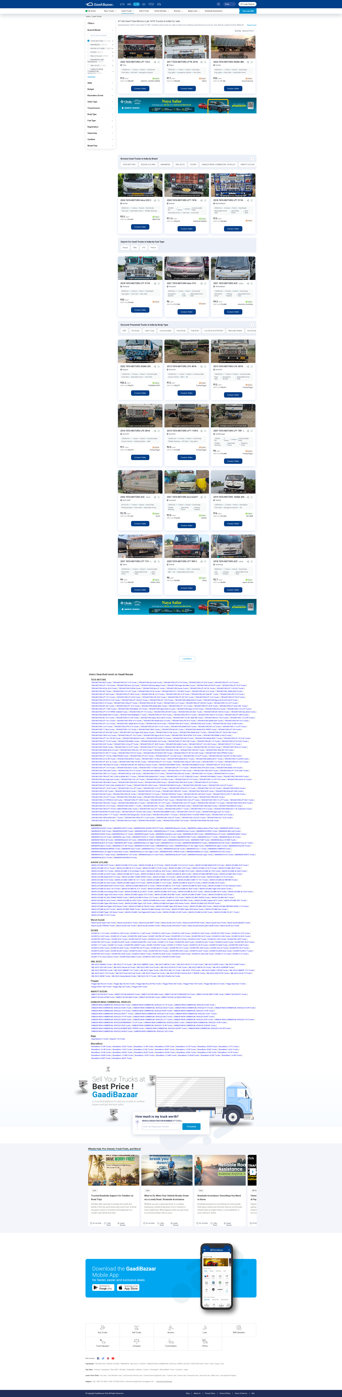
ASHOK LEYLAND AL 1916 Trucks (172, 897)
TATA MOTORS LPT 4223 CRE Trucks (233, 706)
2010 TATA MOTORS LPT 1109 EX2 (184, 430)
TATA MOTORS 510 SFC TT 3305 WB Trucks (229, 794)
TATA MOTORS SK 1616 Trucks (102, 718)
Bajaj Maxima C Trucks (99, 1039)
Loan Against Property (228, 1375)
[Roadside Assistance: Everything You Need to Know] (220, 1170)
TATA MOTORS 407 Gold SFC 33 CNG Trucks (225, 756)
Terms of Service (241, 1393)
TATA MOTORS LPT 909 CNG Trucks (104, 732)
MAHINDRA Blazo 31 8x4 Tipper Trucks (144, 852)
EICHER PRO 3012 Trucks (179, 948)
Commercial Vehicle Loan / (133, 1375)
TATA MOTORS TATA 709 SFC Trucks (132, 762)
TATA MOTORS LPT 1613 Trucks (226, 682)
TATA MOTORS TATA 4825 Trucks (103, 782)
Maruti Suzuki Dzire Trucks (216, 923)
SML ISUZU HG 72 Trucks (147, 976)
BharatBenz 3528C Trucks (207, 1049)
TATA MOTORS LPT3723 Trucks (129, 753)
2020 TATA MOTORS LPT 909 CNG (184, 561)
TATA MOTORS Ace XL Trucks (154, 688)
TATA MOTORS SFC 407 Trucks (102, 706)
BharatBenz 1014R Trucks (101, 1049)
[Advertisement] (187, 134)
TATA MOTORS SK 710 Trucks (149, 794)
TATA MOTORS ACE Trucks (101, 682)
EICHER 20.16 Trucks (119, 936)
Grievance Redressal (164, 1381)
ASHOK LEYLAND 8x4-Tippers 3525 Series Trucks (109, 906)
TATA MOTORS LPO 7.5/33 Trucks (219, 818)
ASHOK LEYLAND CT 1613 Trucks (159, 883)
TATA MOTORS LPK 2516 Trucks (184, 721)
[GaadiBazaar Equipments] (144, 4)
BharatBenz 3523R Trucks (165, 1052)
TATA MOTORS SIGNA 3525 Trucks (183, 727)
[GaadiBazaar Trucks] (136, 4)
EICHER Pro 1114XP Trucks (141, 933)
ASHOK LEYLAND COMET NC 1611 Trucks (130, 880)
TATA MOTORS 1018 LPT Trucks (103, 797)
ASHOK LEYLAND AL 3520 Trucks (153, 874)
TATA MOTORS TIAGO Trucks (149, 729)
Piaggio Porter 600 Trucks (172, 984)
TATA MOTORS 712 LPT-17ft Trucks (212, 779)
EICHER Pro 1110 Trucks (100, 933)
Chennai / (98, 1370)
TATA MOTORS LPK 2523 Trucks (154, 697)
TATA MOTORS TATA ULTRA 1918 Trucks (186, 735)
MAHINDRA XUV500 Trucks (193, 834)
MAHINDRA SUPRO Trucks (229, 828)
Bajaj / (218, 1364)
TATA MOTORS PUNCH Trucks (234, 788)
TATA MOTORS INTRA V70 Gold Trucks (105, 812)
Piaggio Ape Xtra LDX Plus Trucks (148, 984)
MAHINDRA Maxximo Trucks (175, 828)
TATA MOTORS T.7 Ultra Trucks (102, 729)
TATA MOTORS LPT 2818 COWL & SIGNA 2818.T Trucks (111, 785)
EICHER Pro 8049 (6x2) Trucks (221, 951)
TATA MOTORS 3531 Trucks (153, 806)
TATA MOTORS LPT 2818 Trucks (206, 706)
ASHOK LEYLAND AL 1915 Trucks (168, 886)
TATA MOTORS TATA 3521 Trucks (174, 791)
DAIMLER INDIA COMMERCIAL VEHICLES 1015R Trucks (194, 1011)
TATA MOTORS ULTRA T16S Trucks (176, 821)
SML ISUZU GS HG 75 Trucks (241, 973)
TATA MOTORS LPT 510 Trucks (186, 779)
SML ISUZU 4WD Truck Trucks (148, 967)
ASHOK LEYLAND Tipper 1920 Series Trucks (107, 912)
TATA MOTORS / (101, 1364)
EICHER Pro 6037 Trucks (197, 939)
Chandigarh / (155, 1370)
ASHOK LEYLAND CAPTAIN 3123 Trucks (191, 877)
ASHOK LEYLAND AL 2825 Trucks (129, 900)
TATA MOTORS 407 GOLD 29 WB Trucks (227, 724)
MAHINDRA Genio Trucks (185, 831)
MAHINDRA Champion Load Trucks (168, 834)
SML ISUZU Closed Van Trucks (153, 973)
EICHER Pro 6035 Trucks (100, 948)
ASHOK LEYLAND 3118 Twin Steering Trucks (224, 886)
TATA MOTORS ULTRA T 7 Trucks (129, 806)
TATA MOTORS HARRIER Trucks (154, 771)
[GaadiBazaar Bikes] (129, 4)
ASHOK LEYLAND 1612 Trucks (102, 871)
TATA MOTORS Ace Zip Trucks (128, 685)
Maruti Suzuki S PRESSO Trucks (103, 926)
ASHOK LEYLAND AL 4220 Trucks (159, 871)
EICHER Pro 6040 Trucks (171, 957)
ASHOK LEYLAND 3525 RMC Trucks (180, 900)
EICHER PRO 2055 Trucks (184, 942)
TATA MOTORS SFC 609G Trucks (145, 785)
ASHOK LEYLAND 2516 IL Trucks (103, 868)
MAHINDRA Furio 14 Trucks (171, 843)
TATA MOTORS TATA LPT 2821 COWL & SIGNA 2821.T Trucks (113, 776)
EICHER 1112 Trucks (98, 945)
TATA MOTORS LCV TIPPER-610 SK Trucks (106, 800)
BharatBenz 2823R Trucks (123, 1052)
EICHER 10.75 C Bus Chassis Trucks (104, 957)
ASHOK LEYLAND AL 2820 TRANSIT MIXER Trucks (109, 897)
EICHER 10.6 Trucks (115, 945)
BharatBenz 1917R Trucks (228, 1052)
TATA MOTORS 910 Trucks (224, 774)
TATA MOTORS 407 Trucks (101, 691)
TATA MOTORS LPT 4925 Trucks (152, 744)
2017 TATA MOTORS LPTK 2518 (182, 62)
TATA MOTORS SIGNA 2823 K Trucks (104, 715)
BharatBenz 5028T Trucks (101, 1058)
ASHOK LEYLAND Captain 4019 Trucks (208, 900)
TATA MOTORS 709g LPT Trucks (125, 703)
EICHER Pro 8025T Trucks (141, 954)
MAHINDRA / (125, 1364)
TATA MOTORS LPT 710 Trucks (140, 712)
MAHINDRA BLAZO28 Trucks (219, 843)
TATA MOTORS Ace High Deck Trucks (105, 779)
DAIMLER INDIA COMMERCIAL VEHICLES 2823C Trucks (153, 1008)
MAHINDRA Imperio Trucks (144, 834)
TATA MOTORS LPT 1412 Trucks (180, 706)
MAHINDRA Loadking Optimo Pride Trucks (203, 828)
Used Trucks (97, 16)
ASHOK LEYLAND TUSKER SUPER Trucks (136, 877)
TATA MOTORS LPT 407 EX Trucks (202, 688)
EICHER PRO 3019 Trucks (201, 936)
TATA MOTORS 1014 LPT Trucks (195, 756)
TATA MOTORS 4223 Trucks (200, 724)
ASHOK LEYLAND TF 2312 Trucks (103, 915)
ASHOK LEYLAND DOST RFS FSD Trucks (205, 903)
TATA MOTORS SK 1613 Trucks (203, 691)
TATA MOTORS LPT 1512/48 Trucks (168, 756)
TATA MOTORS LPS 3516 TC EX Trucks (154, 727)
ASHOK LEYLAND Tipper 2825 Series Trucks (188, 909)
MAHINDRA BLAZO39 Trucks (175, 855)
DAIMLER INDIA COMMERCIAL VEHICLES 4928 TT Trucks (112, 1014)
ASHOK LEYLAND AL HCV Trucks (103, 909)
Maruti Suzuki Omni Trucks (171, 923)
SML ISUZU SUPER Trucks (214, 964)
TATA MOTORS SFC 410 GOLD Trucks (207, 747)
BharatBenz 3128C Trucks (143, 1049)
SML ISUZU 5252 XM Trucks (101, 967)
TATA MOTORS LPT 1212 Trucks (103, 724)
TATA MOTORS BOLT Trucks (171, 794)
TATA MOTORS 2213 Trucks (101, 727)
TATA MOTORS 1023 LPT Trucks (220, 785)
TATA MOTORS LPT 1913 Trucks (130, 735)
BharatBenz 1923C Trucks (122, 1049)
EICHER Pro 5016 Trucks (241, 936)
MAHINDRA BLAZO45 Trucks (174, 849)
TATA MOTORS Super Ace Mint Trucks (181, 685)
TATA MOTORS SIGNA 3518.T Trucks (180, 759)
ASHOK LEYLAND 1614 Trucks (164, 877)
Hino (222, 1364)
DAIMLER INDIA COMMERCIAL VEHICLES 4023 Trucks (152, 1017)
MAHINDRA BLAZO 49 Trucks (125, 840)
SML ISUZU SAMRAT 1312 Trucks (126, 970)
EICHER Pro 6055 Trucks (120, 948)
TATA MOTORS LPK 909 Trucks (165, 712)
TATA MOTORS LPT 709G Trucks (179, 771)
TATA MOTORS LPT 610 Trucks (205, 782)
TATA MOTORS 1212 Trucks (126, 729)
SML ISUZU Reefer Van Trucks (169, 976)
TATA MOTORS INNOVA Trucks (230, 806)
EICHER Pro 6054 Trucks (181, 954)
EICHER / (143, 1364)
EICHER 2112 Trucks (240, 954)
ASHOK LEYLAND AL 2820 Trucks (234, 871)
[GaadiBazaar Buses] (151, 4)
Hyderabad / (131, 1370)
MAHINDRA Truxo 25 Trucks (242, 843)
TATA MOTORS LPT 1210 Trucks (103, 768)
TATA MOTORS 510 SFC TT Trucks (103, 753)
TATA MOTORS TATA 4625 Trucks (178, 806)
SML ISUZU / (135, 1364)
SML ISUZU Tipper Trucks (149, 970)
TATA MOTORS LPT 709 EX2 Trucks (135, 700)
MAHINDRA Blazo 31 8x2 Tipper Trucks (189, 846)
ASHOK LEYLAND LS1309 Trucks (175, 912)
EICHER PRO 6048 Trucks (238, 945)
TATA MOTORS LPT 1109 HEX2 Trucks (176, 691)
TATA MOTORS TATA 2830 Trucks (103, 771)
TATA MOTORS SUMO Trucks (176, 744)
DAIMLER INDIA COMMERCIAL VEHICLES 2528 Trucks (193, 1020)
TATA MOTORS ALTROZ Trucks (128, 759)
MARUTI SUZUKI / (184, 1364)
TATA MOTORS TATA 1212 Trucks (103, 774)
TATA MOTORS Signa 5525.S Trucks (162, 709)
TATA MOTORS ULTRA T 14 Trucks (165, 815)
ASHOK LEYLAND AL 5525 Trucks (103, 874)
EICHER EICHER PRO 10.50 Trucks (143, 942)
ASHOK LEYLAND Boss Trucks (154, 900)
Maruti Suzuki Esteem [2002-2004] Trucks (203, 926)
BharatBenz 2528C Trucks (186, 1052)
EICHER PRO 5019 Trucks (140, 948)
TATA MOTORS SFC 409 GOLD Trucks (197, 794)
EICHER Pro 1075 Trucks (241, 933)
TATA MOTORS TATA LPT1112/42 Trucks (139, 818)
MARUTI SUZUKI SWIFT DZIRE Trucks (210, 994)
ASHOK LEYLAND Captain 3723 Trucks (139, 895)
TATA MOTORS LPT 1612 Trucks (103, 721)
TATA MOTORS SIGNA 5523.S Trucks (156, 721)
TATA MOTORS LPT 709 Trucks (229, 729)
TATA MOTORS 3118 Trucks (101, 703)
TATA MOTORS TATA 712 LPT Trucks (214, 800)
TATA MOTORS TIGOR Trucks (102, 747)
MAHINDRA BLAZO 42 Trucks (102, 843)
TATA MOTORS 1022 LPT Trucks (151, 809)
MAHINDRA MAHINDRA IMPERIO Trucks (105, 849)
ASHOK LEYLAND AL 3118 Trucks (151, 865)
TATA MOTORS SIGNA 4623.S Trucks (130, 724)
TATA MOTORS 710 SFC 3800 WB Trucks (188, 718)
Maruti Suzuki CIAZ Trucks (126, 926)
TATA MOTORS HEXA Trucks (125, 791)
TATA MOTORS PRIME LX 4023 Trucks (217, 735)
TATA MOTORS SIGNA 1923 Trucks (153, 741)
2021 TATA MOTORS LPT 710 (134, 561)
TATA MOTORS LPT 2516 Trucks (160, 715)
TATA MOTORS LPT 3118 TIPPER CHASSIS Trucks (109, 712)
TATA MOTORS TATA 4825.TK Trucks (104, 765)
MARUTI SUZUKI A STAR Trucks (102, 997)
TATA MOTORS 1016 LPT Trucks (129, 788)
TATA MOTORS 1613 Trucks (174, 703)
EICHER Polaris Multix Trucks (130, 957)
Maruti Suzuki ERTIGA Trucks (193, 923)
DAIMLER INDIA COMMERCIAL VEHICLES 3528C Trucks (111, 1008)
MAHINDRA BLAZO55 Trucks (239, 846)
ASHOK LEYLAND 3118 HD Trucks (155, 868)
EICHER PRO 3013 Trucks (239, 948)
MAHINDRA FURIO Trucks (187, 837)
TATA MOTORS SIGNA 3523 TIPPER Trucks (200, 729)
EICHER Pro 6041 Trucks (199, 951)
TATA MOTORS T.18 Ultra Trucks (153, 759)
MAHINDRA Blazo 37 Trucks (164, 831)
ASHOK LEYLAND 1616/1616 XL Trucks (179, 865)
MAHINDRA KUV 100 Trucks (127, 855)
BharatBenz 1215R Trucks (186, 1049)
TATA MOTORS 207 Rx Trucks (149, 691)
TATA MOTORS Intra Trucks (215, 709)
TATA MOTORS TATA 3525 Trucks (201, 791)
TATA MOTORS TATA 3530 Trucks (166, 750)
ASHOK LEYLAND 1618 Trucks (180, 868)
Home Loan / (183, 1375)
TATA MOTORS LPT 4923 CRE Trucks (181, 741)
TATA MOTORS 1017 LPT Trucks (158, 803)
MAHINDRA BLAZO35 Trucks (178, 840)
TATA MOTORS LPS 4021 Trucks (103, 821)
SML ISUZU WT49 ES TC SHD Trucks (174, 967)
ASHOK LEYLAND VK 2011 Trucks (226, 912)
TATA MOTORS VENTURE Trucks (195, 785)
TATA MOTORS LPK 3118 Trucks (232, 694)
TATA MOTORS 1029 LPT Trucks (188, 812)
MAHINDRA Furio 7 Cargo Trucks (103, 855)
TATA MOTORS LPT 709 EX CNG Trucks (222, 732)
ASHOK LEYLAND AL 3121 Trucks (134, 889)
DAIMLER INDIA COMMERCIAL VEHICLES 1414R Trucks (152, 1025)
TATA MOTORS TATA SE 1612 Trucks (178, 747)
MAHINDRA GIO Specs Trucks (216, 846)
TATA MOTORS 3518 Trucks (156, 724)
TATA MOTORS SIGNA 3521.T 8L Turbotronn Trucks (232, 809)
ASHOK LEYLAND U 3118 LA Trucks (220, 877)
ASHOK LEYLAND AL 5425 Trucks (200, 912)
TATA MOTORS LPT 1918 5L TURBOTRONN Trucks (109, 756)
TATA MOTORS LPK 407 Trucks (150, 703)
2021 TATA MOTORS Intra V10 (181, 283)
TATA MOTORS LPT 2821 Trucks (242, 800)
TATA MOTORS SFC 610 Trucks (209, 727)
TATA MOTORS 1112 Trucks (212, 762)
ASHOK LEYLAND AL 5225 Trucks (220, 895)
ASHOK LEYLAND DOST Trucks (102, 865)
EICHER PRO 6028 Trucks (121, 954)
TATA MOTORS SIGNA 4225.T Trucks (192, 732)
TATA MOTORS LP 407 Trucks (102, 791)
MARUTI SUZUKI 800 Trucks (149, 997)
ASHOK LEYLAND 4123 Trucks (102, 880)
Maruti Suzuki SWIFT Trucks (149, 923)
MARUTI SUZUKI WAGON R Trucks (127, 994)
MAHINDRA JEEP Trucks (123, 843)
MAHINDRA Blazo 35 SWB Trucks (223, 840)
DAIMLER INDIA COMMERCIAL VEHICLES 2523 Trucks (110, 1005)
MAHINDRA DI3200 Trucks (101, 834)
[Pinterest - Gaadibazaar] (109, 1358)
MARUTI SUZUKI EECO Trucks (102, 994)
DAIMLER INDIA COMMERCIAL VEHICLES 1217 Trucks (152, 1020)
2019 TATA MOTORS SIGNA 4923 (229, 497)
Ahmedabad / (165, 1370)
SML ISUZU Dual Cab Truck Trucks (128, 973)
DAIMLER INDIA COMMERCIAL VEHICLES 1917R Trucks (111, 1017)
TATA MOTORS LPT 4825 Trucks (127, 694)
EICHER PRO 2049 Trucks (137, 936)
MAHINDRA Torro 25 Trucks (101, 837)
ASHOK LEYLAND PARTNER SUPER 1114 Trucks (230, 906)
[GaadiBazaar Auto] (159, 4)
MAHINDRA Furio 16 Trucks (166, 837)
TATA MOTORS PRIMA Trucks (169, 765)
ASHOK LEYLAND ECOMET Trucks (194, 895)
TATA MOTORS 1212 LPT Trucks (225, 703)
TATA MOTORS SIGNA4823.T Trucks (133, 715)
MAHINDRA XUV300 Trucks (145, 846)
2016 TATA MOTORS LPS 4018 (135, 430)
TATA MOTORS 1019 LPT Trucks (155, 788)
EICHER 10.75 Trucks (166, 942)
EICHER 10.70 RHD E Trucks (177, 945)
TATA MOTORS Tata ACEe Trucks (243, 712)
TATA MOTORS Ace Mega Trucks (153, 685)
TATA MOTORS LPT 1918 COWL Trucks (234, 771)
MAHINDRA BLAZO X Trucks (101, 858)
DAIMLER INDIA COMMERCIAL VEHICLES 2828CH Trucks (112, 1031)
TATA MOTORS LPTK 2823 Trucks (202, 768)
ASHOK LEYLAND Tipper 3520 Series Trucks (215, 889)
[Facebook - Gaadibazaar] (99, 1358)
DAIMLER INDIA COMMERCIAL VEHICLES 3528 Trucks (110, 1025)
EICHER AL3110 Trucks (159, 948)
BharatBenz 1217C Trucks (228, 1047)
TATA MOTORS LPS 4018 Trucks (208, 685)
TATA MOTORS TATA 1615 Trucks (103, 735)
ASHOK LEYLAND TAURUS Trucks (198, 897)
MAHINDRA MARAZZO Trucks (197, 852)
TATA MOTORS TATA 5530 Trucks (235, 776)
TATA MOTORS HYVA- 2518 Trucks (104, 688)
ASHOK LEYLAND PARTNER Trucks (205, 874)
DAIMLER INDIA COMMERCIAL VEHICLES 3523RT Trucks (166, 1028)
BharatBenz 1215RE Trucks (123, 1055)
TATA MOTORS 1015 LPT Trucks (209, 788)
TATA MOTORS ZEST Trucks (101, 744)
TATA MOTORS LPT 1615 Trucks (207, 697)
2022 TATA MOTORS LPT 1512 (135, 62)
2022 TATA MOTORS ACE (132, 497)
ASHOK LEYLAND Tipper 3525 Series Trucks (172, 906)
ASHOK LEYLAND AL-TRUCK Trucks (141, 906)
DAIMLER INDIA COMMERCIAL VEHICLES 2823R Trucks (111, 1020)
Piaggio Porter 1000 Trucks (101, 987)
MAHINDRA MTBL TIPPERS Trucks (172, 852)
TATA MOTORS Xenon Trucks (177, 688)
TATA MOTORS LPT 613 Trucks (129, 771)
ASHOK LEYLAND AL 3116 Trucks (129, 868)
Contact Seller (140, 88)
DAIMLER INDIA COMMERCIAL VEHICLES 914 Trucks (194, 1008)
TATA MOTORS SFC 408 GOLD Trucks (183, 797)
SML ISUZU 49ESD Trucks (100, 976)
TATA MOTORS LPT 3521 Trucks (162, 800)
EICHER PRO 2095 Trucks (237, 939)
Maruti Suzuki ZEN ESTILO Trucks (174, 926)
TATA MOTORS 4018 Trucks (178, 724)
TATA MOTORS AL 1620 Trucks (129, 774)
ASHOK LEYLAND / (114, 1364)
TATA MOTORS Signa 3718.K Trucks (190, 709)
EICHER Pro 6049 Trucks (162, 954)
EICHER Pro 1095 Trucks (181, 933)
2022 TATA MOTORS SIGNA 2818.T (137, 366)
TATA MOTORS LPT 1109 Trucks (103, 685)
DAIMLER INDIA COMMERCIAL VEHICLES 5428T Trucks (194, 1017)
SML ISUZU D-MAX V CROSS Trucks (215, 970)
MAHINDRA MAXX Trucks (236, 834)
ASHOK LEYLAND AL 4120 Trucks (240, 892)
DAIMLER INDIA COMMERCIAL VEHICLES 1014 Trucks (234, 1020)
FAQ (253, 1393)
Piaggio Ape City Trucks (121, 987)
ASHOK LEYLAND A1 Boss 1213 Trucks (143, 897)
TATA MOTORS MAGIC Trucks (211, 776)
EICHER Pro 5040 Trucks (219, 945)
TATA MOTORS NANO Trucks (128, 741)
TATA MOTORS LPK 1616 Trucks (236, 721)
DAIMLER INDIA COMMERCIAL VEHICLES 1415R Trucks (206, 1022)
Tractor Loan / (172, 1375)
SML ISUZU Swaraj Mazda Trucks (124, 976)
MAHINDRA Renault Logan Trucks (200, 855)
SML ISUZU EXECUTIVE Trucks (218, 973)
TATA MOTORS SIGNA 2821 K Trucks (131, 803)
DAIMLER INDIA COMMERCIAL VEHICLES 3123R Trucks (235, 1008)
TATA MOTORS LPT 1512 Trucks (103, 697)
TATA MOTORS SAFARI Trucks (164, 812)
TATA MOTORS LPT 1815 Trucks (216, 718)
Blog (187, 1393)
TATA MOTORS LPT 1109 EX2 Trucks (230, 688)
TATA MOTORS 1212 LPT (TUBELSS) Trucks (182, 776)
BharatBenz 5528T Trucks (144, 1052)
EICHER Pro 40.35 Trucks (199, 945)
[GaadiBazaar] (100, 4)
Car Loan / (104, 1375)
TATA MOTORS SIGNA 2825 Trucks (210, 721)
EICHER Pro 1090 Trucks (200, 933)
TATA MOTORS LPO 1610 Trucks (103, 806)
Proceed (191, 1126)
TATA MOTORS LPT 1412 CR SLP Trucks (106, 738)
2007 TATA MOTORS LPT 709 (227, 430)
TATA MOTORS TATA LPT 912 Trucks (182, 788)
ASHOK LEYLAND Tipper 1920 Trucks (138, 903)
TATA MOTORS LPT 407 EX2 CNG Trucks (189, 753)
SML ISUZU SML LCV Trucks (170, 970)
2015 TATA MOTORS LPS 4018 (182, 366)
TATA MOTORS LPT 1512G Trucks (103, 741)
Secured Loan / (205, 1375)
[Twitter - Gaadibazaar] (104, 1358)
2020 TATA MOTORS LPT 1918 (182, 200)
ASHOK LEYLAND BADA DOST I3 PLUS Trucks (107, 886)
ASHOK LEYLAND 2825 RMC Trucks (167, 895)
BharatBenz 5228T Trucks (210, 1055)
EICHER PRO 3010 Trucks (100, 954)
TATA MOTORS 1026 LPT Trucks (168, 818)
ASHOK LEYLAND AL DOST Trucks (190, 892)
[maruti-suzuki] (187, 105)
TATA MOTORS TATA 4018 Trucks (205, 771)
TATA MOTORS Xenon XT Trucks (239, 779)
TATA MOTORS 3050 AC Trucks (124, 794)
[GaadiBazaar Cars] (122, 4)
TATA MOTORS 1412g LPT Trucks (126, 744)
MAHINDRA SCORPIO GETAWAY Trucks (152, 840)
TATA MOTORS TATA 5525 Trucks (211, 797)
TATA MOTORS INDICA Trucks (170, 785)
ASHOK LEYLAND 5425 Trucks (201, 906)
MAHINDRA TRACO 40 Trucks (102, 840)
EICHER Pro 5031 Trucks (138, 951)
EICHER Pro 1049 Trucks (100, 936)
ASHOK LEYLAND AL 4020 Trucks (186, 889)
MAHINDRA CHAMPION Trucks (219, 849)
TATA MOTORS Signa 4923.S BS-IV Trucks (155, 718)
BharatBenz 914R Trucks (207, 1052)
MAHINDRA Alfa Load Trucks (229, 831)
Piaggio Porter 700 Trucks (192, 984)
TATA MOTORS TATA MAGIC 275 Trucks (132, 709)
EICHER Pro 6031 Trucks (205, 942)
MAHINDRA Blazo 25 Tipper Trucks (147, 843)
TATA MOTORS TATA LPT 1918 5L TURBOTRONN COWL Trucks (114, 809)
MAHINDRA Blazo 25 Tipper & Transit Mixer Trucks (109, 852)
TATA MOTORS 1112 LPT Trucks (234, 727)
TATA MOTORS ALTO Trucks (127, 768)
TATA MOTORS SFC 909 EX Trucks (216, 712)
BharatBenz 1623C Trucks (228, 1049)
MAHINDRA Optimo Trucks (101, 846)
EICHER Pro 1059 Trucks (120, 933)
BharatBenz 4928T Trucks (164, 1049)
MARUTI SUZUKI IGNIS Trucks (127, 997)
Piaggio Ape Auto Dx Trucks (214, 984)
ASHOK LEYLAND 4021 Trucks (235, 900)
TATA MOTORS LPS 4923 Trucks (190, 712)
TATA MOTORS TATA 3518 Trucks (180, 782)
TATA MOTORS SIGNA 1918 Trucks (229, 768)
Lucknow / (180, 1370)
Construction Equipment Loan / (155, 1375)
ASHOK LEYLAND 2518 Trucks (237, 865)
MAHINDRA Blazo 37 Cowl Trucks (151, 855)
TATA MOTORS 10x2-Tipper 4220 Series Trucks (136, 732)
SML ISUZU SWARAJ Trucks (101, 964)
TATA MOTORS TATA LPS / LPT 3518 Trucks (136, 750)
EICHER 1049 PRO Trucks (156, 945)
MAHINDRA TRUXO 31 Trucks (143, 837)
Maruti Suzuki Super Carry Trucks (103, 923)
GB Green (92, 11)
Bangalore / (106, 1370)
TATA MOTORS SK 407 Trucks (172, 729)
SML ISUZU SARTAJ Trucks (165, 964)
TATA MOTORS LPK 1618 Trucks (177, 694)
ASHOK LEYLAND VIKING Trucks (128, 909)
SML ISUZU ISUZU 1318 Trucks (102, 973)
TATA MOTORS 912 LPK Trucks (127, 718)
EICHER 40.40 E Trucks (119, 951)
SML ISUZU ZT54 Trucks (191, 970)
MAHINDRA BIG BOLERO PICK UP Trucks (149, 828)
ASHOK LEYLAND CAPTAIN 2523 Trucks (161, 880)
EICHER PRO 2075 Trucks (100, 942)
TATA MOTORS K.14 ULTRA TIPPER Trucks (194, 815)
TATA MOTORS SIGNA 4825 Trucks (154, 706)
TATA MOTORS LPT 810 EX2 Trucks (234, 741)
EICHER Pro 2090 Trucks (152, 957)
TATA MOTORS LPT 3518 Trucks (232, 697)
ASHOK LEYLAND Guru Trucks (216, 909)
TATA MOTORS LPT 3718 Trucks (175, 682)
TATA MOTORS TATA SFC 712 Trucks (210, 803)
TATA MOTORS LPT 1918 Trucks (161, 700)
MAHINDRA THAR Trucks (200, 840)
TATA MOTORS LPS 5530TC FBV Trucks (157, 753)
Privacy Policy (210, 1393)
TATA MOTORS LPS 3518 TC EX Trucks (105, 700)
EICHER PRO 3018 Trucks (244, 942)
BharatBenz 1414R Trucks (231, 1055)
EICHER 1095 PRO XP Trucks (159, 936)
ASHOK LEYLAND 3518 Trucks (183, 871)
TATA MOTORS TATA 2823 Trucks (155, 797)
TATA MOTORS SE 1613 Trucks (152, 694)
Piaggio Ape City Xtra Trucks (124, 984)
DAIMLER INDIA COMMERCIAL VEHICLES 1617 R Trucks (152, 1005)
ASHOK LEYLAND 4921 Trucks (223, 897)
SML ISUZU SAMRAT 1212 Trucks (242, 970)
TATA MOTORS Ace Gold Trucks (150, 682)
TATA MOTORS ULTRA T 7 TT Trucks (104, 815)
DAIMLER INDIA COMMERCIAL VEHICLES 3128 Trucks (154, 1014)
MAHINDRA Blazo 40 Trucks (229, 837)
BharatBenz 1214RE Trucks (166, 1055)
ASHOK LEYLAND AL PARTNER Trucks (223, 880)
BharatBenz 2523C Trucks (122, 1047)
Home (88, 16)
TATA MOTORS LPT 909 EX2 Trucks (199, 703)
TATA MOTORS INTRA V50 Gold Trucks (204, 821)
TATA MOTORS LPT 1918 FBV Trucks (159, 779)
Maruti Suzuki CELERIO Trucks (149, 926)
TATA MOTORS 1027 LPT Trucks (184, 803)
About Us (197, 1393)
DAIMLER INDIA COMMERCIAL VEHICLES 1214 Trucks (110, 1011)
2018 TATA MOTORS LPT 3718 (135, 283)
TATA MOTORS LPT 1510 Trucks (236, 762)
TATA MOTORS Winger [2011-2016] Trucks (135, 815)
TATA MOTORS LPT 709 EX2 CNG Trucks (136, 812)
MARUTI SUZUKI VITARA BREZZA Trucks (180, 994)
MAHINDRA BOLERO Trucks (101, 828)
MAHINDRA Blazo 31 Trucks (122, 834)
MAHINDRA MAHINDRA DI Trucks (195, 843)
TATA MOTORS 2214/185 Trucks (103, 759)
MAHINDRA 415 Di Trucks (224, 855)
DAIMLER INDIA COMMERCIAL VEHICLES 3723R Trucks (194, 1005)
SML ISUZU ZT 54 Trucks (123, 964)
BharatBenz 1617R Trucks (186, 1047)
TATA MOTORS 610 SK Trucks (167, 732)
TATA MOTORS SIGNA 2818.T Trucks (209, 759)
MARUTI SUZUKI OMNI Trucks (152, 994)
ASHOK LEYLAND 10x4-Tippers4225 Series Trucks (143, 912)
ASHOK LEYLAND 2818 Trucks (165, 892)
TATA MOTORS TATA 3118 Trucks (210, 715)
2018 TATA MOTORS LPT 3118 (228, 200)
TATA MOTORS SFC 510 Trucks (149, 791)
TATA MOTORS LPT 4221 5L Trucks (104, 762)
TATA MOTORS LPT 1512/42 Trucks (237, 738)
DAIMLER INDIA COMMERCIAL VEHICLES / (162, 1364)
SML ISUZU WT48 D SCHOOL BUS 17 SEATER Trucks (186, 973)
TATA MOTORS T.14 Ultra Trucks (151, 768)
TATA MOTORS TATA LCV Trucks (234, 747)
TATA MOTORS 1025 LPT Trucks (187, 800)
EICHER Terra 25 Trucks (219, 948)
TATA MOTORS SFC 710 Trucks (208, 741)
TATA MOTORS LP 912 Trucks (153, 774)
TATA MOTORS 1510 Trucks (222, 815)
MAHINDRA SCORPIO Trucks (207, 831)
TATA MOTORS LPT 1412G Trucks (103, 788)
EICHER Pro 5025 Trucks (121, 942)
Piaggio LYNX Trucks (139, 987)
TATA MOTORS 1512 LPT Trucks (124, 691)
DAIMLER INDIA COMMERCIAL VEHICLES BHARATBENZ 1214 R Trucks (117, 1022)
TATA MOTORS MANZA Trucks (193, 765)
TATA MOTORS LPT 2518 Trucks (201, 682)
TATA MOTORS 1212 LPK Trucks (242, 718)
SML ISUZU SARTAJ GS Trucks (200, 967)
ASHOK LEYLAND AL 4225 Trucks (160, 889)
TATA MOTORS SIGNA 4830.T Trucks (208, 738)
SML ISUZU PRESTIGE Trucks (101, 970)
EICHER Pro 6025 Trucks (224, 942)
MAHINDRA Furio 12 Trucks (152, 849)
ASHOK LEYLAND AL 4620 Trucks (194, 886)
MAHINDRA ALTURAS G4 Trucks (125, 858)
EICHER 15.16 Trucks (223, 954)
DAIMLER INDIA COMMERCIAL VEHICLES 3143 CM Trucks (209, 1028)
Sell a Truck (144, 11)
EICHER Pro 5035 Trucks (100, 951)
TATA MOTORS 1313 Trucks (202, 774)
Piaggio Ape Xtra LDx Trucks (101, 984)
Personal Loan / (194, 1375)
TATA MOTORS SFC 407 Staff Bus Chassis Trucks (138, 765)
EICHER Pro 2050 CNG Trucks (203, 954)
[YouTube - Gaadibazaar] (114, 1358)
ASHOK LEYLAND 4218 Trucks (213, 883)
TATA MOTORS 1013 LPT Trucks (126, 747)
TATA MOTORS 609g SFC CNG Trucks (229, 791)
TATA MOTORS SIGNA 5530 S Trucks (188, 700)
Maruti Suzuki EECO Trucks (127, 923)
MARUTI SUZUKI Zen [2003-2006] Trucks (176, 997)
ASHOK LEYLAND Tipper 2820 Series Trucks (107, 903)
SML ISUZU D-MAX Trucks (235, 964)
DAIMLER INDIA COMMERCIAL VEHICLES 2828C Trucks (164, 1022)
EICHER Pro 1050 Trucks (221, 936)
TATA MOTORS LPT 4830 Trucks (236, 715)
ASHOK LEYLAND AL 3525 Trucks (103, 883)
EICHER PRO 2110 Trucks (181, 936)
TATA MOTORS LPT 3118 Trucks (125, 682)
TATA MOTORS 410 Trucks (126, 821)
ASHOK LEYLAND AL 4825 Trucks (179, 874)
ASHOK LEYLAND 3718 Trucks (126, 865)
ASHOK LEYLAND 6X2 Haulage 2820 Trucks (107, 892)
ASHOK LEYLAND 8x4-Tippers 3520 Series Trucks (171, 903)
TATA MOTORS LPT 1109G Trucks (103, 709)
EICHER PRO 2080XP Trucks (135, 945)
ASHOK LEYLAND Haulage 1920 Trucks (156, 909)
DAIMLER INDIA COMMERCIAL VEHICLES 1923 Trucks (153, 1031)
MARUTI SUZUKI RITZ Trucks (236, 994)
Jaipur (186, 1370)
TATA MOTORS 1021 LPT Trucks (132, 779)
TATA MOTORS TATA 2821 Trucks (103, 803)
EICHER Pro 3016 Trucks (157, 939)
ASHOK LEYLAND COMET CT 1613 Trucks (193, 880)
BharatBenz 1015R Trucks (101, 1052)
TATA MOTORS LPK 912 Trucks (185, 715)
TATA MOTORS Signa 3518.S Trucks (156, 735)
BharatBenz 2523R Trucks (207, 1047)
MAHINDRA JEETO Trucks (122, 828)
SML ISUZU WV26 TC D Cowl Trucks (190, 964)
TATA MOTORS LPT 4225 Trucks (128, 697)
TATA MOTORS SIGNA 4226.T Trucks (151, 776)
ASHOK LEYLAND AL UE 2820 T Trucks (139, 892)
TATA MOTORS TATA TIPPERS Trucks (219, 753)
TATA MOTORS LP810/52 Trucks (178, 774)
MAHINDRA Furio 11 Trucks (197, 849)
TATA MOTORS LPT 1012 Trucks (159, 762)
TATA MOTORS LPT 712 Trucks (229, 744)
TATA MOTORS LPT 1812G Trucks (218, 765)
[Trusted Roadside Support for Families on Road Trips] (113, 1170)
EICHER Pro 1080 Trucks (161, 933)
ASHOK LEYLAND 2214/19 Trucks (204, 868)
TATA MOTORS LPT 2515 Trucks (234, 685)
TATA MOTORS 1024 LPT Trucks (193, 818)
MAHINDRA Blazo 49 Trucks (215, 834)
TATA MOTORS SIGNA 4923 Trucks (229, 691)
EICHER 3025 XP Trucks (138, 939)
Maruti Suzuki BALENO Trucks (239, 923)
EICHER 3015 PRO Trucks (220, 933)
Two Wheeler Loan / (115, 1375)
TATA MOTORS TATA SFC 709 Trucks (219, 750)
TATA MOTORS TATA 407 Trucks (192, 750)
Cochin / (146, 1370)
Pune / (173, 1370)
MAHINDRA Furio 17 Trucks (208, 837)
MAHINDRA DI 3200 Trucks (101, 831)
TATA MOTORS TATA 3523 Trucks (130, 782)
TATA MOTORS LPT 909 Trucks (102, 694)
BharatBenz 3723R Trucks (165, 1047)
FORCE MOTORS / (198, 1364)
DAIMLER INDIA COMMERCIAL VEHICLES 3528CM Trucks (195, 1025)
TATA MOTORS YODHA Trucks (130, 688)
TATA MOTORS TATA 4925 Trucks (204, 806)
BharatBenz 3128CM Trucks (188, 1055)
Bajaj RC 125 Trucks (117, 1039)
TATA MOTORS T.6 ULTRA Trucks (236, 759)
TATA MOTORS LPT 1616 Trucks (128, 706)
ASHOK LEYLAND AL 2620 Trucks (103, 900)
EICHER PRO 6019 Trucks (158, 951)
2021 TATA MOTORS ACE (225, 283)
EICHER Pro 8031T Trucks (243, 951)
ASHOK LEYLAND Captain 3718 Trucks (131, 883)
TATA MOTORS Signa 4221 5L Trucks (215, 812)
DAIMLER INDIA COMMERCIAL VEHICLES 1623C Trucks (196, 1014)
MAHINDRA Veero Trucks (131, 849)
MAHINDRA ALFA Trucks (143, 831)
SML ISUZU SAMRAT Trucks (143, 964)
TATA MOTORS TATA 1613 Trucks (129, 721)
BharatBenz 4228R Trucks (101, 1055)
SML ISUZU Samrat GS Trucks (124, 967)
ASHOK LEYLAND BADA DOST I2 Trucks (140, 886)
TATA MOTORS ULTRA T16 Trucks (158, 738)
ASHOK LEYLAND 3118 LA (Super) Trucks (130, 871)
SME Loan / (215, 1375)
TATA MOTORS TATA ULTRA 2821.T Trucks (107, 818)
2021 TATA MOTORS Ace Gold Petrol (185, 497)
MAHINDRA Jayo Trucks (122, 837)
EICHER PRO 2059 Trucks (100, 939)
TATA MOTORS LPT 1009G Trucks (136, 800)
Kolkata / (139, 1370)
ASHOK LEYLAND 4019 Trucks (128, 874)
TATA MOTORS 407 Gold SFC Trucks (204, 694)
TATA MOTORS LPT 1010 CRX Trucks (202, 744)
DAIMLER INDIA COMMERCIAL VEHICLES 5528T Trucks (152, 1011)
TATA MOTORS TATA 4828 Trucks (129, 797)
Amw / (207, 1364)
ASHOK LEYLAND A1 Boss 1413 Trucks (105, 889)
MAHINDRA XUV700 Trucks (220, 852)
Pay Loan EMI (248, 11)
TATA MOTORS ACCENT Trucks (149, 821)
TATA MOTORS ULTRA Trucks (155, 782)
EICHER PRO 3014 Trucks (177, 939)
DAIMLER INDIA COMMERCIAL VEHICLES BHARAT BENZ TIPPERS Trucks (117, 1028)
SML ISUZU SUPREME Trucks (223, 967)
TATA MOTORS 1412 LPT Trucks (239, 709)
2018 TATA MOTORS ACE (225, 561)
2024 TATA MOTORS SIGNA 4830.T (230, 62)
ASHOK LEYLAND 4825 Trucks (229, 868)
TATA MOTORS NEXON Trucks (133, 738)
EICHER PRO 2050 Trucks (199, 948)
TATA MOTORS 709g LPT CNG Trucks (186, 762)
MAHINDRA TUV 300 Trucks (122, 846)
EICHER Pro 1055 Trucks (217, 939)
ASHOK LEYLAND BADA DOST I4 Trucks (209, 865)
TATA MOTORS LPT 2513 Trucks (142, 756)
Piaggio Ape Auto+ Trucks (235, 984)
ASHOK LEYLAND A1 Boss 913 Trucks (187, 883)
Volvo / (212, 1364)
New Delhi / (115, 1370)
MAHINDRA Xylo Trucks (165, 846)
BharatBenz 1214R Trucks (143, 1047)
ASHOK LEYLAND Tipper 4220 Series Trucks (107, 895)
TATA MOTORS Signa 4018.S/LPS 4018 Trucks (220, 700)
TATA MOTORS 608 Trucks (101, 794)
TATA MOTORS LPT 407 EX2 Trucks (181, 697)
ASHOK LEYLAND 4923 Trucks (231, 874)
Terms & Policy (224, 1393)
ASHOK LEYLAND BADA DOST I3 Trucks (105, 877)
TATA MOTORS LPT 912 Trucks (151, 747)
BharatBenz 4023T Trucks (122, 1058)
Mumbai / (123, 1370)
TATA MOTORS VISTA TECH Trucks (239, 803)
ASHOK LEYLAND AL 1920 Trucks (208, 871)
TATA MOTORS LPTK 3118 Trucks (126, 727)
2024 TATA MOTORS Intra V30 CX (136, 200)
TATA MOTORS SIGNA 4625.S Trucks (104, 750)
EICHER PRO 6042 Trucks (179, 951)
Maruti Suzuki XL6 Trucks (229, 926)
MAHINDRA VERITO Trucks (245, 855)
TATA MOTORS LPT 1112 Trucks (176, 768)
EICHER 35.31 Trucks (119, 939)
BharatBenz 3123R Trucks (101, 1047)
